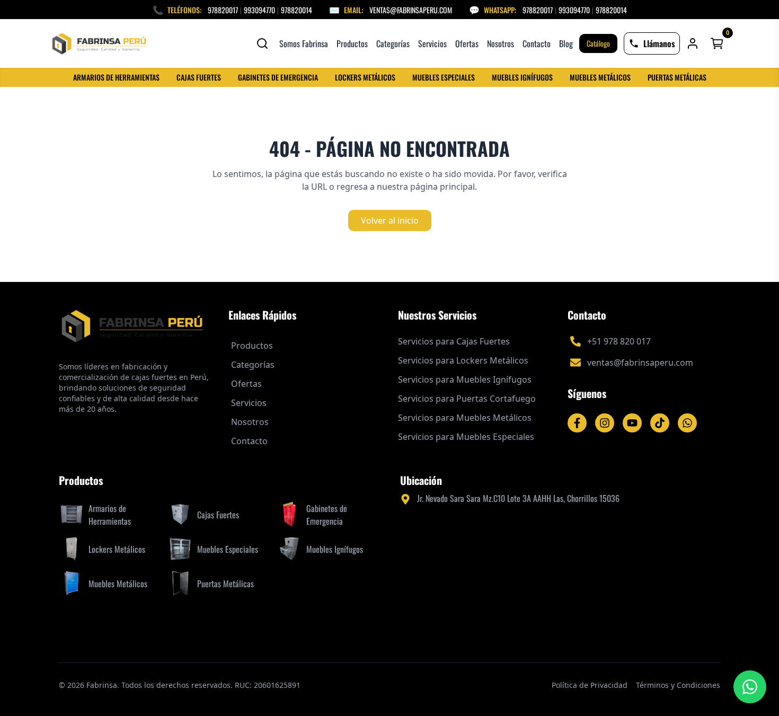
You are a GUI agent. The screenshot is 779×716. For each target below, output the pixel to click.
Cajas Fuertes (198, 77)
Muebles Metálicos (600, 77)
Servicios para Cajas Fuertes (454, 341)
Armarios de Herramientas (116, 77)
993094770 (259, 9)
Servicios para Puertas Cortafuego (467, 398)
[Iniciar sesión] (692, 43)
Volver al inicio (390, 220)
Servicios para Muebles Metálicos (465, 417)
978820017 (223, 9)
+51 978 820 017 (619, 341)
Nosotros (500, 43)
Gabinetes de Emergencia (278, 77)
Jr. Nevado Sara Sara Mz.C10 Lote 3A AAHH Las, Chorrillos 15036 (518, 498)
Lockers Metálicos (365, 77)
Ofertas (467, 43)
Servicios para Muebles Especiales (466, 437)
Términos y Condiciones (678, 685)
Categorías (393, 43)
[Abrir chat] (749, 686)
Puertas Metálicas (677, 77)
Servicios (432, 43)
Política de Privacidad (589, 685)
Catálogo (598, 43)
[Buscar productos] (262, 43)
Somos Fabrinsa (303, 43)
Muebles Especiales (443, 77)
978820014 (296, 9)
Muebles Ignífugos (522, 77)
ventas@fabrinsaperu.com (410, 9)
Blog (566, 43)
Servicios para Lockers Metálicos (463, 360)
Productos (352, 43)
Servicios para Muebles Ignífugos (465, 379)
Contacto (537, 43)
